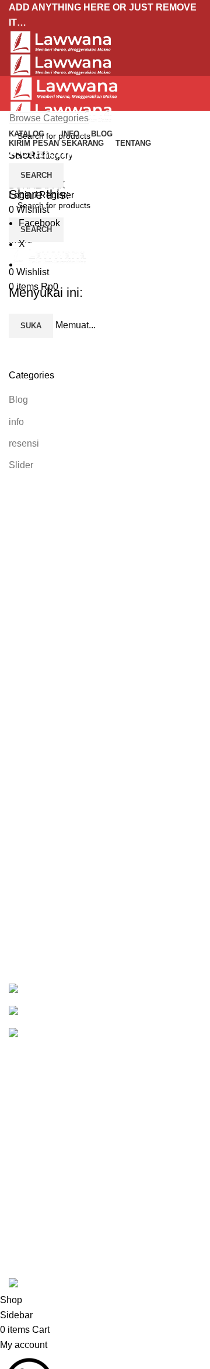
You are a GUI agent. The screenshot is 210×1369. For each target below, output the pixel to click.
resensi (24, 443)
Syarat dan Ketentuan (54, 1219)
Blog (18, 400)
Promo (22, 1072)
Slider (21, 465)
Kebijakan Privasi (45, 1175)
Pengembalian (39, 1197)
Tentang (25, 1137)
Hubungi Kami (38, 1240)
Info (16, 1093)
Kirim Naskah (37, 1116)
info (16, 422)
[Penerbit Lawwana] (30, 990)
